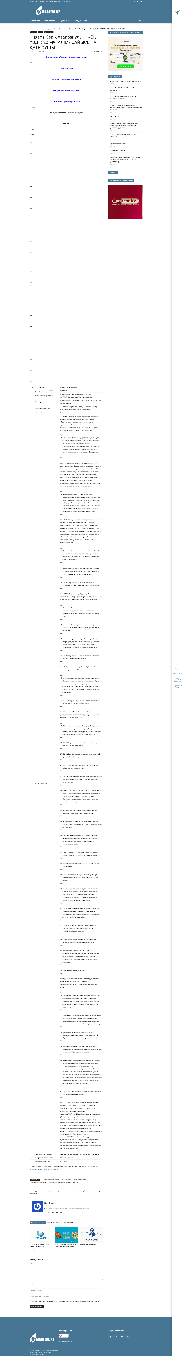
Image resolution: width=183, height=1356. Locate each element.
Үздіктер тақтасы (48, 32)
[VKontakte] (137, 1)
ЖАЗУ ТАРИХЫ (115, 117)
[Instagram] (134, 1)
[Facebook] (130, 1)
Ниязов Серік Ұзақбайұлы (38, 1182)
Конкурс (41, 32)
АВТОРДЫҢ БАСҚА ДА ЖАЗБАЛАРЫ (60, 1222)
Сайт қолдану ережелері (53, 1)
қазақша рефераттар (80, 1179)
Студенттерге (81, 21)
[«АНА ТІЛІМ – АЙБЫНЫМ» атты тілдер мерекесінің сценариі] (66, 1235)
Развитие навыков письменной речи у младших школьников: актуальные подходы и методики (126, 108)
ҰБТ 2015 (75, 1182)
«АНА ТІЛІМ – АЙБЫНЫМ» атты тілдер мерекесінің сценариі (123, 98)
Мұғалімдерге (49, 21)
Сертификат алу (66, 1)
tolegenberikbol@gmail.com (82, 1341)
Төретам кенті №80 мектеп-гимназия (60, 1182)
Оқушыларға (65, 21)
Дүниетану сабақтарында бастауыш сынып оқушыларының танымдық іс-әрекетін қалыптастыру (125, 159)
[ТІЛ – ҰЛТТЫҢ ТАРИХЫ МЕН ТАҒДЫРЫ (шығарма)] (41, 1235)
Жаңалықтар (63, 29)
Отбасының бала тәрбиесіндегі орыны (89, 1191)
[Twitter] (57, 1212)
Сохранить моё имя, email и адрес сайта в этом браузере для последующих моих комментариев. (65, 1301)
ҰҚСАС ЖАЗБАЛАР (38, 1222)
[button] (140, 20)
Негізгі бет (35, 21)
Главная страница (36, 29)
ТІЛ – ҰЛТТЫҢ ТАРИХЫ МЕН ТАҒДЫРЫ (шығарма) (123, 89)
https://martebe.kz (49, 1206)
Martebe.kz (33, 52)
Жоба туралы (40, 1)
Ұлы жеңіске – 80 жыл (117, 151)
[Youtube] (141, 1)
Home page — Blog (50, 29)
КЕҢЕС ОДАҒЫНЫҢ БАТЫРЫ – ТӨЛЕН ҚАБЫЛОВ (123, 135)
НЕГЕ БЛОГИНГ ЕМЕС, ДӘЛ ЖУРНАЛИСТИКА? (125, 81)
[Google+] (50, 1212)
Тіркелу (32, 1)
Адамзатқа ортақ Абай (88, 1244)
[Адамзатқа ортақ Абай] (91, 1235)
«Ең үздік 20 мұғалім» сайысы (50, 1179)
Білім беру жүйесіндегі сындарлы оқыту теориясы (44, 1192)
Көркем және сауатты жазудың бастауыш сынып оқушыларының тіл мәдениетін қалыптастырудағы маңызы (124, 126)
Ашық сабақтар (66, 1179)
